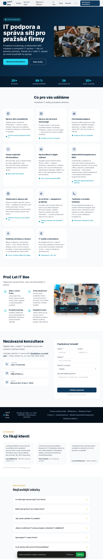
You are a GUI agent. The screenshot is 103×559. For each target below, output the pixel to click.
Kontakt (68, 3)
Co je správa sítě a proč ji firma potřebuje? (51, 547)
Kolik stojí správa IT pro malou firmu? (51, 509)
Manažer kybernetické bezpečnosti (82, 415)
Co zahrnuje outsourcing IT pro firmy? (51, 499)
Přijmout (80, 554)
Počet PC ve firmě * (64, 365)
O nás (54, 3)
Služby (18, 3)
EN (76, 3)
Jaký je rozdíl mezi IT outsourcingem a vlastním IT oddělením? (51, 528)
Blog (61, 3)
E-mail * (80, 349)
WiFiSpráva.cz (72, 411)
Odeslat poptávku (77, 390)
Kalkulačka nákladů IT (70, 418)
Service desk (26, 3)
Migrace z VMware (39, 3)
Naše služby (38, 62)
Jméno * (60, 349)
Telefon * (60, 357)
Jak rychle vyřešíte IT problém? (51, 518)
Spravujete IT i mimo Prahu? (51, 537)
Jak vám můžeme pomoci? (66, 373)
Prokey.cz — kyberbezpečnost (57, 415)
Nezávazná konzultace (86, 3)
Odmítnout (70, 554)
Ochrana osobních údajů (58, 411)
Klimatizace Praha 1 (85, 411)
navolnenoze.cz (25, 467)
